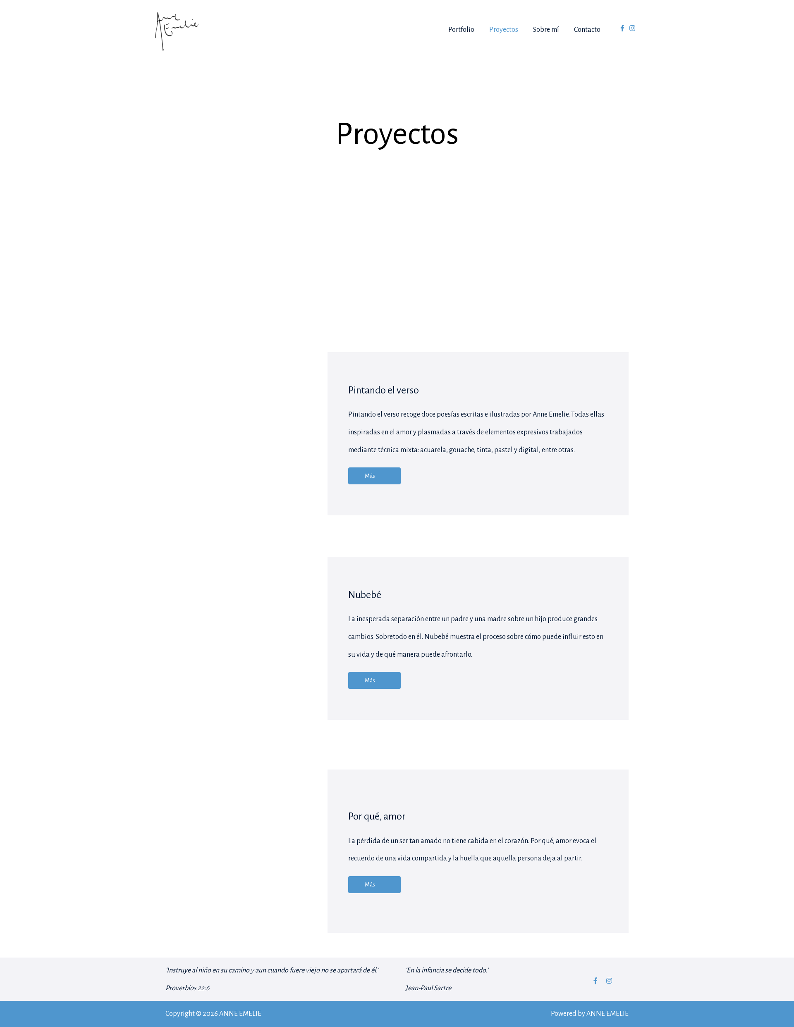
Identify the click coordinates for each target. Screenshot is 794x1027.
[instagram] (633, 28)
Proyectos (503, 29)
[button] (374, 475)
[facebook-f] (623, 28)
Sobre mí (546, 29)
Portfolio (461, 29)
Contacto (587, 29)
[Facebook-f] (595, 980)
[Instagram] (609, 980)
